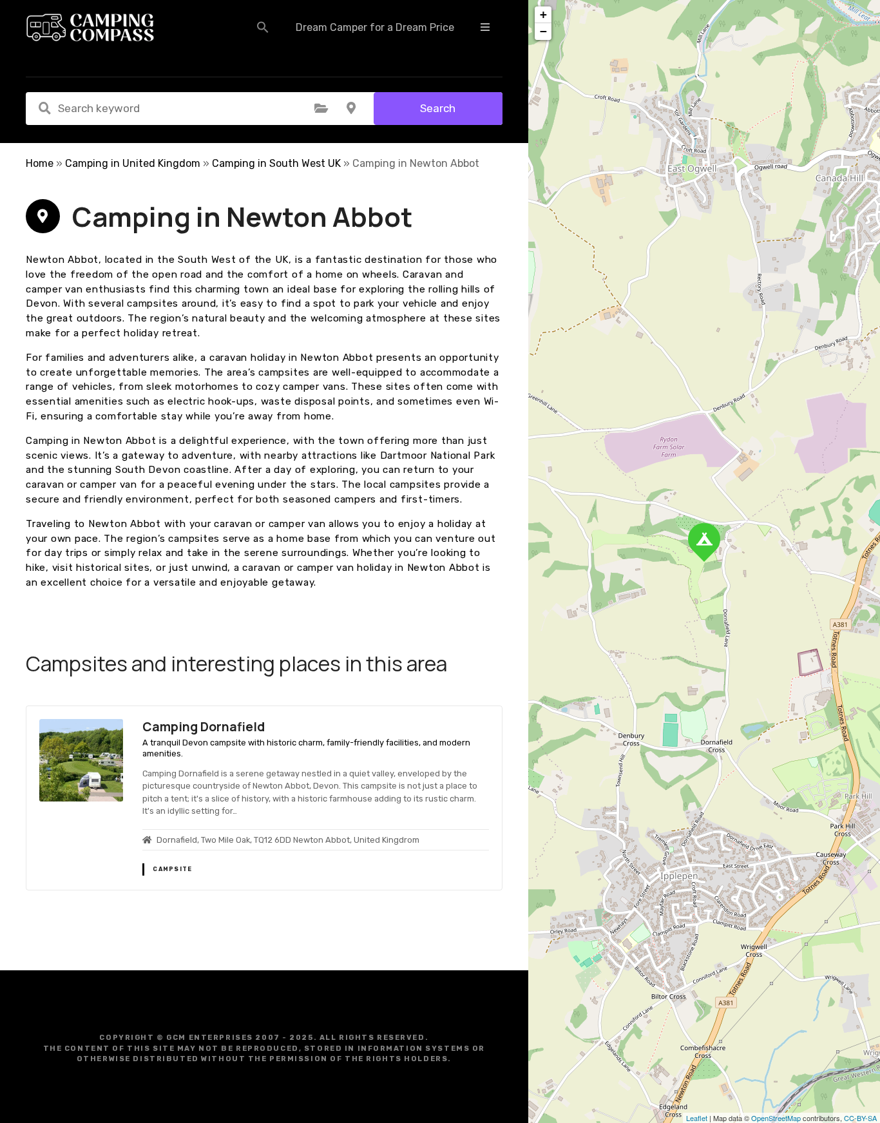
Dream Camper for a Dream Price (375, 27)
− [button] (543, 31)
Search (437, 108)
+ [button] (543, 14)
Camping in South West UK (276, 163)
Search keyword (44, 108)
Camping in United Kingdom (132, 163)
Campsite (172, 869)
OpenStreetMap (776, 1118)
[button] (263, 27)
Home (39, 163)
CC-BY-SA (860, 1118)
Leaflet (696, 1118)
